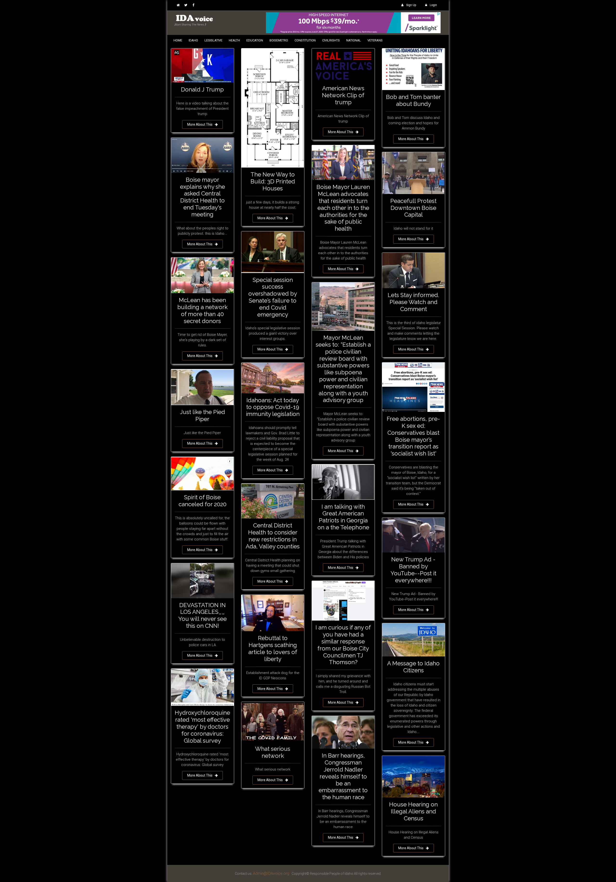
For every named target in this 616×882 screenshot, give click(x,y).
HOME (177, 40)
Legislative (213, 40)
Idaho (193, 40)
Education (254, 40)
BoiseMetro (279, 40)
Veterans (375, 40)
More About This (199, 124)
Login (433, 5)
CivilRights (331, 40)
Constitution (305, 40)
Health (234, 40)
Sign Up (411, 5)
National (353, 40)
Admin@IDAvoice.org (271, 873)
